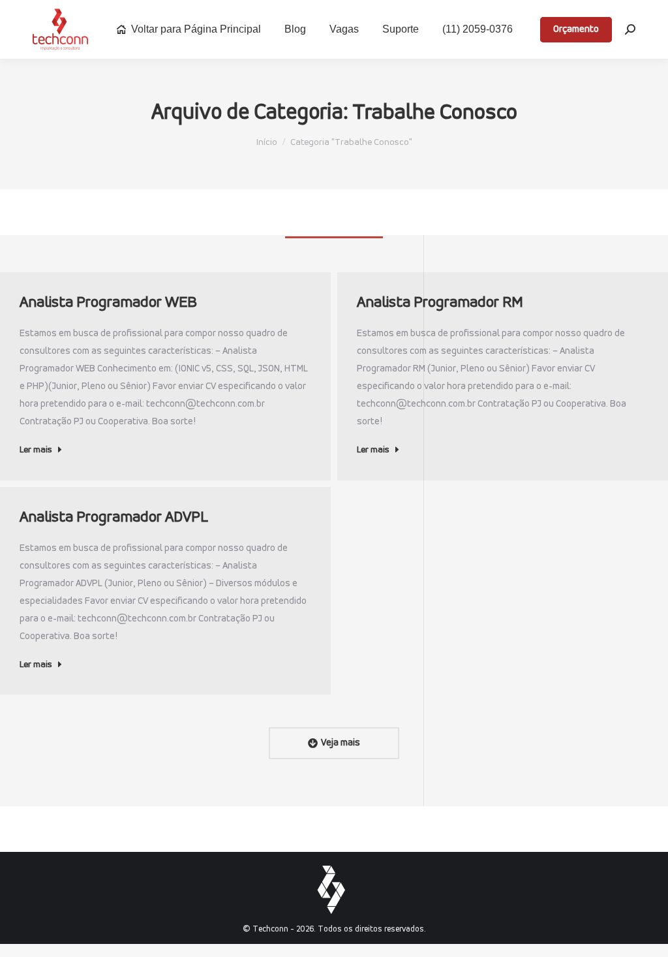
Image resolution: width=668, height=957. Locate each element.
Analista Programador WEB (108, 303)
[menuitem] (188, 29)
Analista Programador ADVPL (114, 518)
